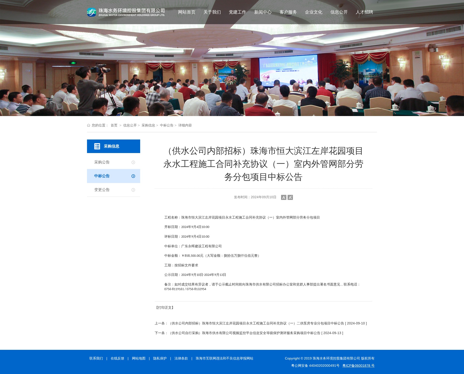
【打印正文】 (165, 307)
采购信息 (148, 125)
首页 (114, 125)
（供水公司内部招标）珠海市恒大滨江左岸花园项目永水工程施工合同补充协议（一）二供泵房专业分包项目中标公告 (256, 323)
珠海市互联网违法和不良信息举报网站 (224, 358)
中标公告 (167, 125)
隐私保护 (160, 358)
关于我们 (212, 12)
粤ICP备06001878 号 (358, 365)
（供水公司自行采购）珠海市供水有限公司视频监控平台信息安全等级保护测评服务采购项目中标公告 (244, 333)
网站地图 (138, 358)
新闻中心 (263, 12)
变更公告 (102, 190)
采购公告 (102, 162)
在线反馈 (117, 358)
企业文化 (313, 12)
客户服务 (288, 12)
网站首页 (187, 12)
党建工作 (237, 12)
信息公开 (339, 12)
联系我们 (96, 358)
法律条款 (181, 358)
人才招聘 (364, 12)
